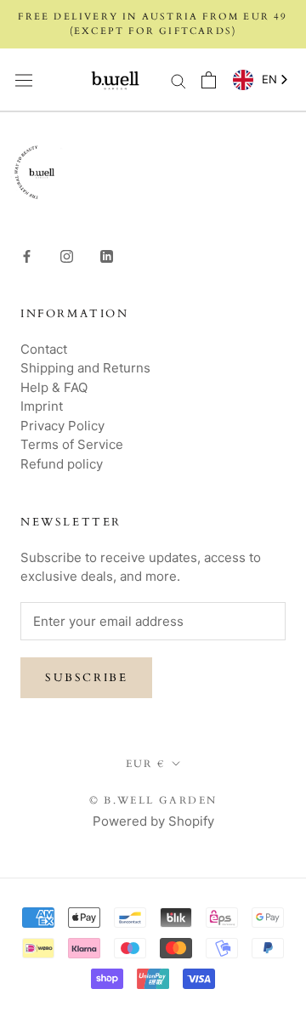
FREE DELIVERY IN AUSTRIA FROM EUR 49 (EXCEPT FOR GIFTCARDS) (152, 23)
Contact (43, 349)
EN (269, 79)
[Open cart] (208, 79)
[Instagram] (66, 256)
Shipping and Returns (85, 368)
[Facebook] (26, 256)
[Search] (178, 79)
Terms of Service (71, 444)
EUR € (146, 763)
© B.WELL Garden (153, 800)
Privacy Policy (62, 426)
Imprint (41, 406)
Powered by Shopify (153, 821)
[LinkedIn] (106, 256)
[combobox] (257, 80)
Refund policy (61, 464)
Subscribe (86, 677)
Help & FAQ (54, 387)
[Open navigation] (23, 80)
